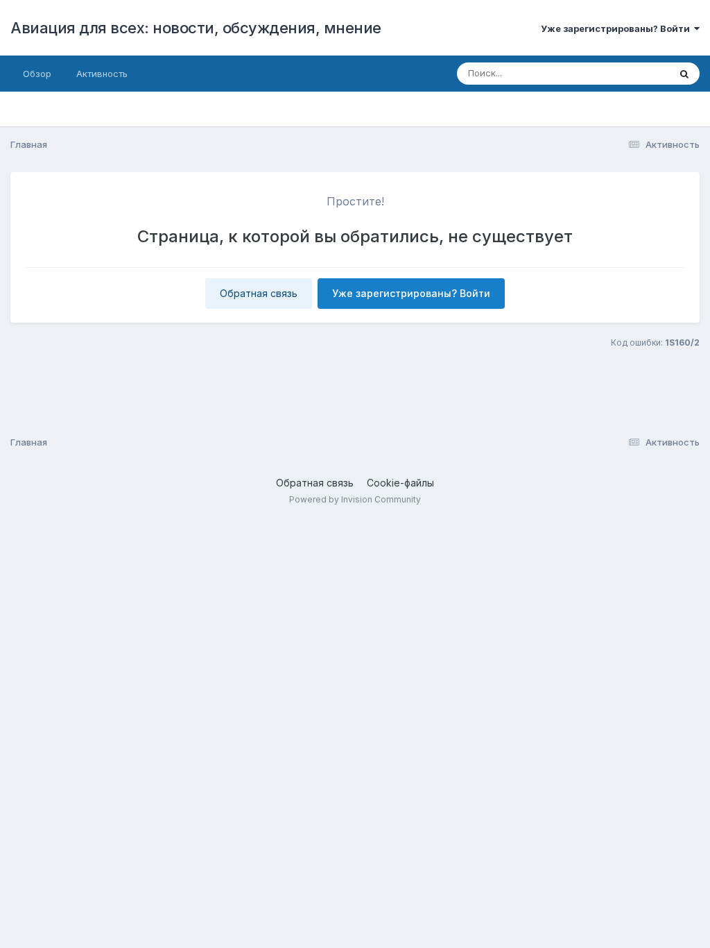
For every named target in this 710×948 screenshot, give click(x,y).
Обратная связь (258, 293)
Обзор (37, 73)
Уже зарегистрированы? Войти (617, 28)
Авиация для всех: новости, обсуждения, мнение (195, 28)
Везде (637, 73)
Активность (102, 73)
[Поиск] (684, 73)
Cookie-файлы (400, 483)
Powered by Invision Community (355, 499)
